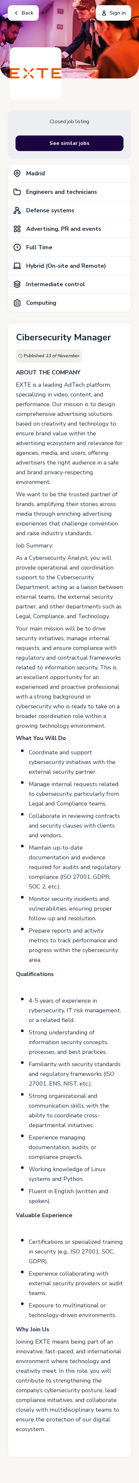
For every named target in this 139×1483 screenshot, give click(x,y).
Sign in (118, 13)
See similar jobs (69, 143)
